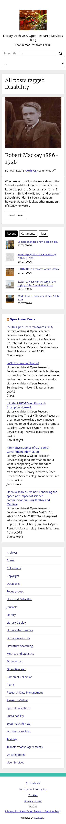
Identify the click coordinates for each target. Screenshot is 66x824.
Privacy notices (33, 801)
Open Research (16, 669)
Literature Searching (20, 646)
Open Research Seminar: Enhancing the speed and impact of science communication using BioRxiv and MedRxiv (32, 498)
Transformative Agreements (25, 747)
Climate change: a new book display (38, 241)
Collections (14, 568)
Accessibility (33, 783)
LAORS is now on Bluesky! (23, 363)
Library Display (16, 622)
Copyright (13, 576)
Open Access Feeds (22, 319)
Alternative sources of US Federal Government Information (28, 450)
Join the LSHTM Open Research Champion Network (26, 405)
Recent (11, 233)
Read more (16, 215)
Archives (31, 170)
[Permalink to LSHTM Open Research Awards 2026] (9, 271)
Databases (13, 584)
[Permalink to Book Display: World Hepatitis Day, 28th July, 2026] (9, 257)
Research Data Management (25, 692)
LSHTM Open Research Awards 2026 (38, 269)
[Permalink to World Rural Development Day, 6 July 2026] (9, 298)
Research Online (17, 700)
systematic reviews (19, 731)
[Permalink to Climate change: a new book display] (9, 244)
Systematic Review (18, 723)
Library (11, 615)
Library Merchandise (20, 630)
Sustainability (15, 716)
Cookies (33, 795)
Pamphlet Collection (19, 677)
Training (12, 739)
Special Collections (18, 708)
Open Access (15, 661)
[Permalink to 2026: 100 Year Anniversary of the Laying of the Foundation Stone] (9, 284)
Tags (44, 233)
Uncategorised (16, 755)
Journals (12, 607)
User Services (15, 762)
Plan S (11, 685)
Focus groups (15, 591)
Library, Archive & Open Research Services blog (33, 38)
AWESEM (39, 817)
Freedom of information (33, 789)
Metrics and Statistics (20, 654)
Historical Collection (19, 599)
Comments (28, 233)
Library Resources (18, 638)
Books (11, 560)
